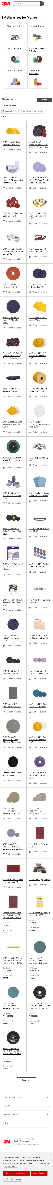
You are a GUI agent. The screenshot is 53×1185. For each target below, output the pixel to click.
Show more (26, 1080)
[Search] (42, 3)
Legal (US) (18, 1139)
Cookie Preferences (22, 1141)
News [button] (7, 1106)
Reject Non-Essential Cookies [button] (16, 1173)
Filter (44, 100)
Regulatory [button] (11, 1115)
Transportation (8, 111)
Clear (3, 117)
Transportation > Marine (30, 111)
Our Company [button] (12, 1098)
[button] (12, 1179)
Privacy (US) (29, 1139)
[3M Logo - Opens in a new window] (6, 3)
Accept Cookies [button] (39, 1173)
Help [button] (6, 1123)
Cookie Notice (10, 1167)
